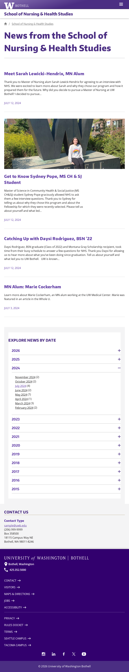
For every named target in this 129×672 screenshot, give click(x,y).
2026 (16, 350)
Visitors (9, 587)
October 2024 (23, 381)
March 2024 (22, 403)
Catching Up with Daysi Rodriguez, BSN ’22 (48, 238)
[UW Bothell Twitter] (74, 654)
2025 (16, 359)
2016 (16, 480)
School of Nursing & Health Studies (38, 13)
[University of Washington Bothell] (16, 5)
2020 (16, 445)
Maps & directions (17, 594)
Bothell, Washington (21, 564)
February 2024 (24, 408)
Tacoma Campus (15, 645)
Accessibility (13, 607)
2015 (15, 489)
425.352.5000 (18, 570)
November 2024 (25, 377)
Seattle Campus (15, 638)
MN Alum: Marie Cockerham (32, 286)
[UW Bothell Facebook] (63, 654)
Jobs (7, 601)
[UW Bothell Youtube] (84, 654)
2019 (16, 454)
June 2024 (21, 390)
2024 (16, 368)
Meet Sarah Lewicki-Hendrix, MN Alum (44, 73)
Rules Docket (13, 625)
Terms (8, 632)
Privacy (9, 618)
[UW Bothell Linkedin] (53, 654)
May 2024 (21, 394)
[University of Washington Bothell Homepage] (64, 558)
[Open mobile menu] (121, 4)
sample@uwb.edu (15, 525)
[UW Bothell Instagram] (43, 654)
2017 (15, 471)
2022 (16, 428)
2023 (16, 419)
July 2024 (20, 386)
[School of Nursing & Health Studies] (5, 23)
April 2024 (21, 399)
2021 (15, 436)
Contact (10, 580)
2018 (16, 463)
